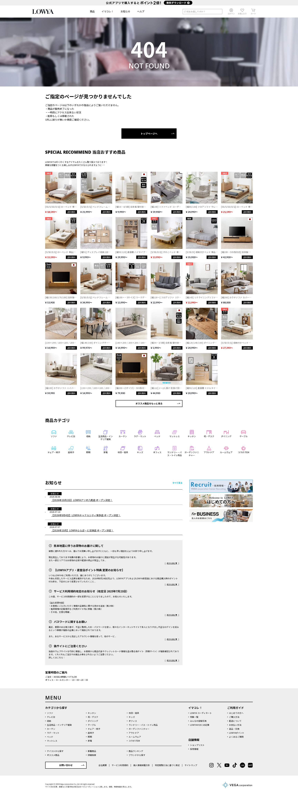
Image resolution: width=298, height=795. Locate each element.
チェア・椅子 (94, 728)
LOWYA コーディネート (201, 712)
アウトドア (134, 732)
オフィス (133, 720)
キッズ (132, 716)
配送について (235, 720)
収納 (49, 720)
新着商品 (92, 751)
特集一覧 (194, 716)
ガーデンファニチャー (139, 728)
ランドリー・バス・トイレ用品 (143, 724)
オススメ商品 (53, 754)
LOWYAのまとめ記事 (199, 724)
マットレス (52, 740)
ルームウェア (135, 736)
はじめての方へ (236, 712)
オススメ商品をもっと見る (149, 403)
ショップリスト (197, 744)
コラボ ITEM (134, 740)
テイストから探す (55, 751)
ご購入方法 (234, 716)
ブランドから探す (137, 754)
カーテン (51, 728)
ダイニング (93, 720)
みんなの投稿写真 (198, 720)
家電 (90, 740)
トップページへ (149, 133)
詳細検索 (92, 754)
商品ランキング (136, 751)
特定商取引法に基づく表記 (167, 765)
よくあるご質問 (236, 736)
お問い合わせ (66, 765)
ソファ (50, 712)
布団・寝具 (134, 712)
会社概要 (102, 765)
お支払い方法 (235, 724)
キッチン (92, 712)
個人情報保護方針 (141, 765)
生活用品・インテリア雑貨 (59, 724)
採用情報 (194, 748)
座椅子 (91, 732)
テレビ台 (51, 716)
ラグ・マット (53, 732)
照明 (90, 736)
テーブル (92, 724)
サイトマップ (190, 765)
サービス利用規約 (120, 765)
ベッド (50, 736)
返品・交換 (234, 728)
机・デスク (93, 716)
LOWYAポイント (236, 732)
